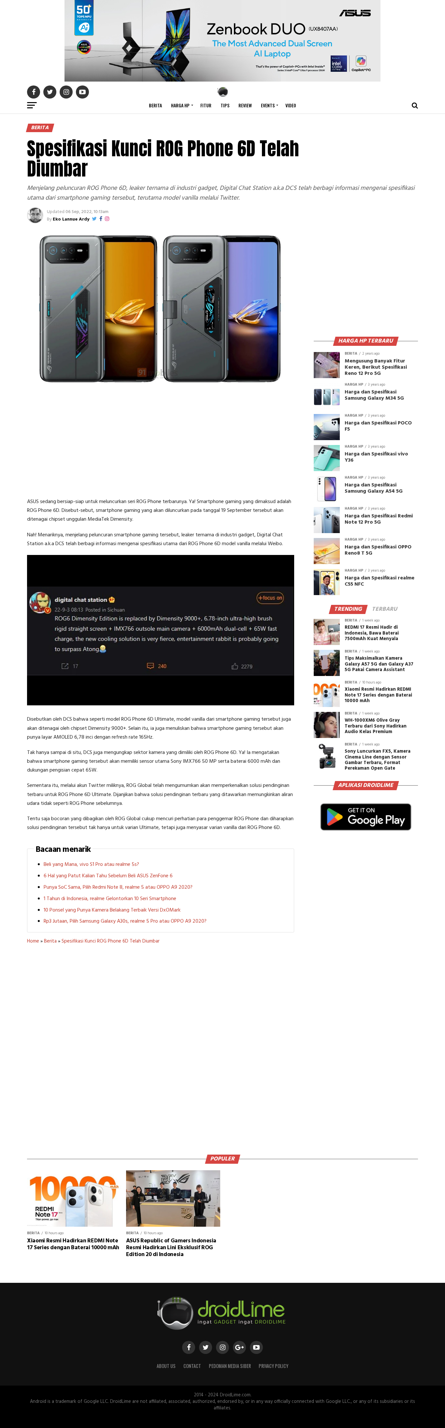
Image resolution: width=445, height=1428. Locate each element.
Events (268, 105)
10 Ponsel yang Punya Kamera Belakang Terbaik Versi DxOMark (112, 910)
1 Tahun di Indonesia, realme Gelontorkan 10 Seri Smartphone (110, 899)
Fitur (205, 105)
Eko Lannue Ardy (71, 219)
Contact (192, 1365)
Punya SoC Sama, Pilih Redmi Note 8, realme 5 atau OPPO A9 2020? (118, 887)
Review (245, 105)
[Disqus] (160, 1047)
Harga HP (180, 105)
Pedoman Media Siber (230, 1365)
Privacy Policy (273, 1365)
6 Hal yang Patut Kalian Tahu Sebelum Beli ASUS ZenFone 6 (108, 876)
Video (290, 105)
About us (166, 1365)
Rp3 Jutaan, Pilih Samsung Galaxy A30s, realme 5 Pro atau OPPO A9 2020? (125, 921)
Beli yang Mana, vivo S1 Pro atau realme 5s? (91, 864)
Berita (155, 105)
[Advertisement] (160, 442)
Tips (225, 105)
